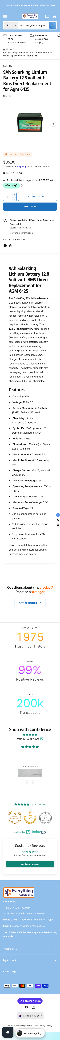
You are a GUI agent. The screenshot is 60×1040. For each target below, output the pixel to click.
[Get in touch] (47, 16)
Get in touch (28, 603)
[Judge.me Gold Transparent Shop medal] (45, 817)
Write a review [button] (30, 864)
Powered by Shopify (43, 1026)
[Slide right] (53, 123)
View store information (21, 233)
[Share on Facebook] (5, 246)
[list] (30, 39)
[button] (5, 16)
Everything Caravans (24, 1026)
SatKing (7, 66)
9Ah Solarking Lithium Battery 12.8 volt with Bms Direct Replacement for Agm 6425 (27, 54)
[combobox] (38, 25)
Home (9, 49)
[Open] (7, 1032)
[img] (30, 734)
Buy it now (30, 206)
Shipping (21, 166)
